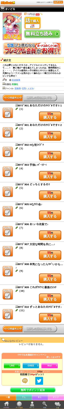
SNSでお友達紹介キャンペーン (39, 356)
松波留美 (16, 80)
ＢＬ (40, 397)
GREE (31, 365)
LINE (12, 365)
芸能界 (18, 88)
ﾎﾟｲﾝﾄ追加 (19, 407)
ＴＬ (24, 397)
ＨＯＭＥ (6, 407)
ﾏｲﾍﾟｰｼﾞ (32, 407)
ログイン (58, 2)
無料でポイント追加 (33, 389)
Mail (49, 365)
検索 (44, 407)
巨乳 (24, 88)
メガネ (30, 88)
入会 (57, 407)
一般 (8, 397)
